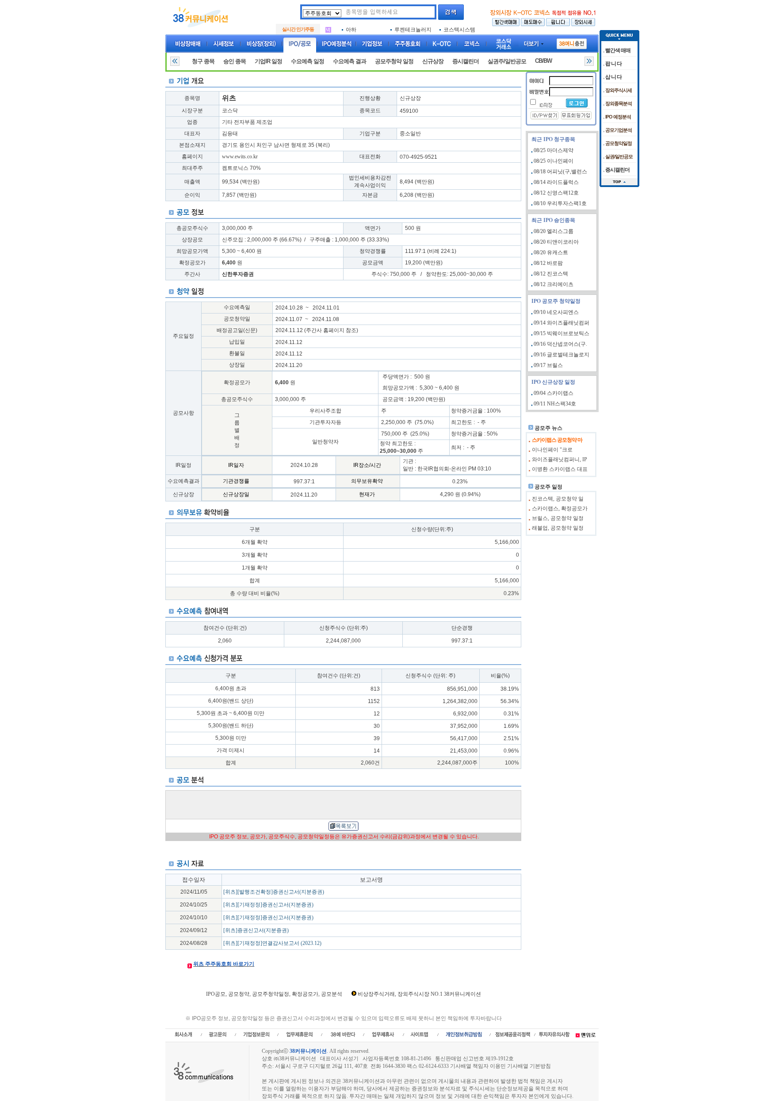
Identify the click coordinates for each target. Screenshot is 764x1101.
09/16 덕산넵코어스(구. (560, 344)
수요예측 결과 (349, 61)
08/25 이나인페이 (553, 161)
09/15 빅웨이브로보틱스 (561, 333)
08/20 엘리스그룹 (553, 231)
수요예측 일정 (307, 61)
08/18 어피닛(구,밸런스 (560, 171)
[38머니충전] (572, 42)
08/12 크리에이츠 (553, 284)
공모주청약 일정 (394, 61)
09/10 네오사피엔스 (556, 312)
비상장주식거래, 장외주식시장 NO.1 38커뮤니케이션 (419, 994)
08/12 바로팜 (548, 263)
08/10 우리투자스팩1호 (560, 203)
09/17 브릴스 (548, 365)
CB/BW (543, 60)
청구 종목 (203, 61)
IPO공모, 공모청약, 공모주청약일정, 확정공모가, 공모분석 (274, 994)
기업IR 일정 (268, 61)
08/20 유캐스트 (551, 252)
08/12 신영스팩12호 (556, 193)
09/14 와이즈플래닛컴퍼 (561, 323)
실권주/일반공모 (507, 61)
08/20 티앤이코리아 (556, 242)
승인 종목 (234, 61)
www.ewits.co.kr (240, 156)
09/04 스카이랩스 (553, 393)
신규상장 (432, 61)
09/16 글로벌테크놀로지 (561, 355)
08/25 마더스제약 (553, 150)
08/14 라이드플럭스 (556, 182)
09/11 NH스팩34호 (555, 404)
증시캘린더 (465, 61)
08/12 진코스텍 (551, 274)
